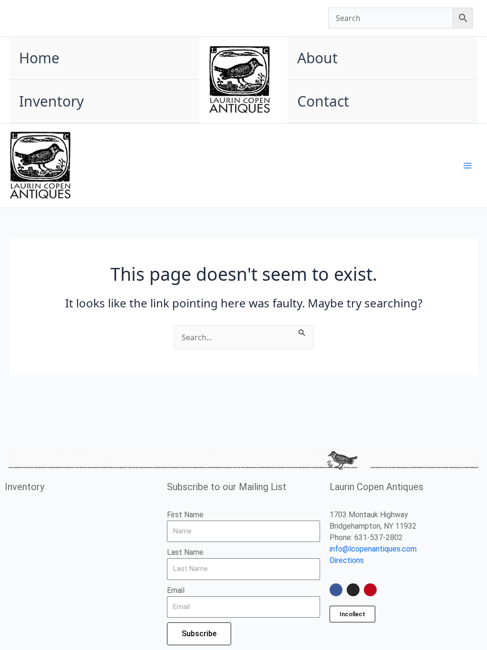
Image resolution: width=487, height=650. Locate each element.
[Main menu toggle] (467, 166)
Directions (347, 560)
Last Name (185, 552)
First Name (185, 514)
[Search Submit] (302, 331)
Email (176, 590)
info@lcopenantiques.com (373, 548)
